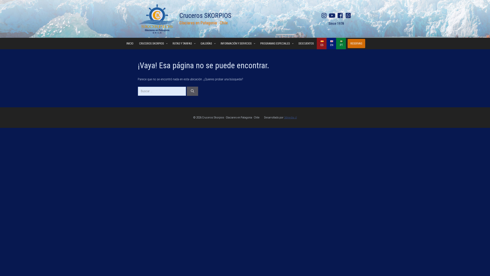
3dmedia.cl (290, 117)
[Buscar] (192, 91)
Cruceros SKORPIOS (205, 16)
